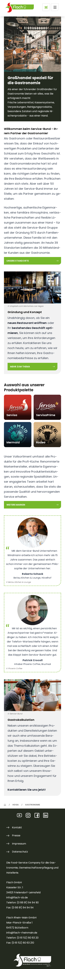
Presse (16, 835)
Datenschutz (20, 851)
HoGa (15, 804)
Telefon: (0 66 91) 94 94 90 (22, 902)
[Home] (5, 805)
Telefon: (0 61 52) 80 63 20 (22, 937)
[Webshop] (46, 7)
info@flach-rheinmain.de (21, 932)
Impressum (19, 843)
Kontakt (17, 827)
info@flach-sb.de (17, 897)
